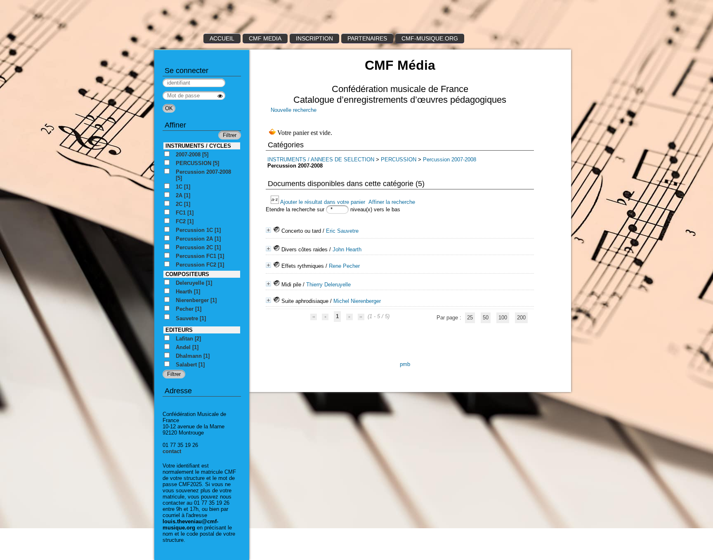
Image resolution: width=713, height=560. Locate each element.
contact (172, 451)
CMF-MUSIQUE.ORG (429, 38)
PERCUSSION (398, 159)
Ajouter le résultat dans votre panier (322, 202)
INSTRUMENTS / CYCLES (198, 146)
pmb (405, 364)
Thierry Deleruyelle (328, 284)
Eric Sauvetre (342, 231)
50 (486, 317)
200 (521, 317)
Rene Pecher (344, 266)
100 (502, 317)
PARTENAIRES (367, 38)
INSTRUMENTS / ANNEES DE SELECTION (320, 159)
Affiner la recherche (391, 202)
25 (470, 317)
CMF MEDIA (265, 38)
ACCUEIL (222, 38)
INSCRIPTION (314, 38)
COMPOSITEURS (187, 274)
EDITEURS (179, 330)
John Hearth (347, 249)
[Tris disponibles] (275, 202)
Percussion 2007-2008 (449, 159)
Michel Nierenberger (357, 301)
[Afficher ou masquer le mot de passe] (220, 96)
